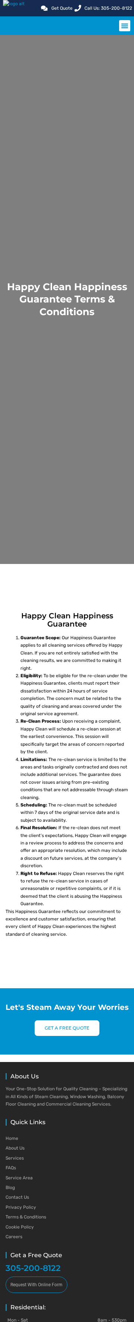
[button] (124, 25)
